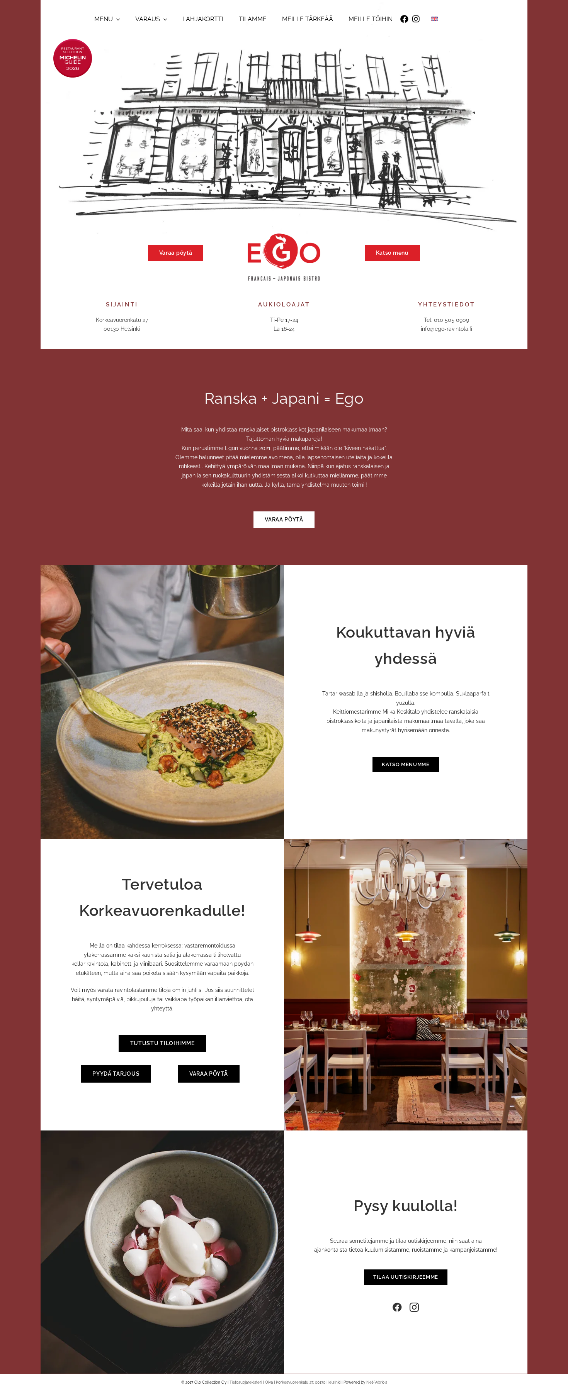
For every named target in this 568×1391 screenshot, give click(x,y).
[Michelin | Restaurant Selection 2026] (72, 42)
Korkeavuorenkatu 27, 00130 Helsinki (308, 1382)
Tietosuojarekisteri (246, 1382)
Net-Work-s (376, 1382)
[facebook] (397, 1307)
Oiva (269, 1382)
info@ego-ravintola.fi (446, 329)
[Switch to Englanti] (434, 19)
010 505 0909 (451, 320)
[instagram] (414, 1307)
